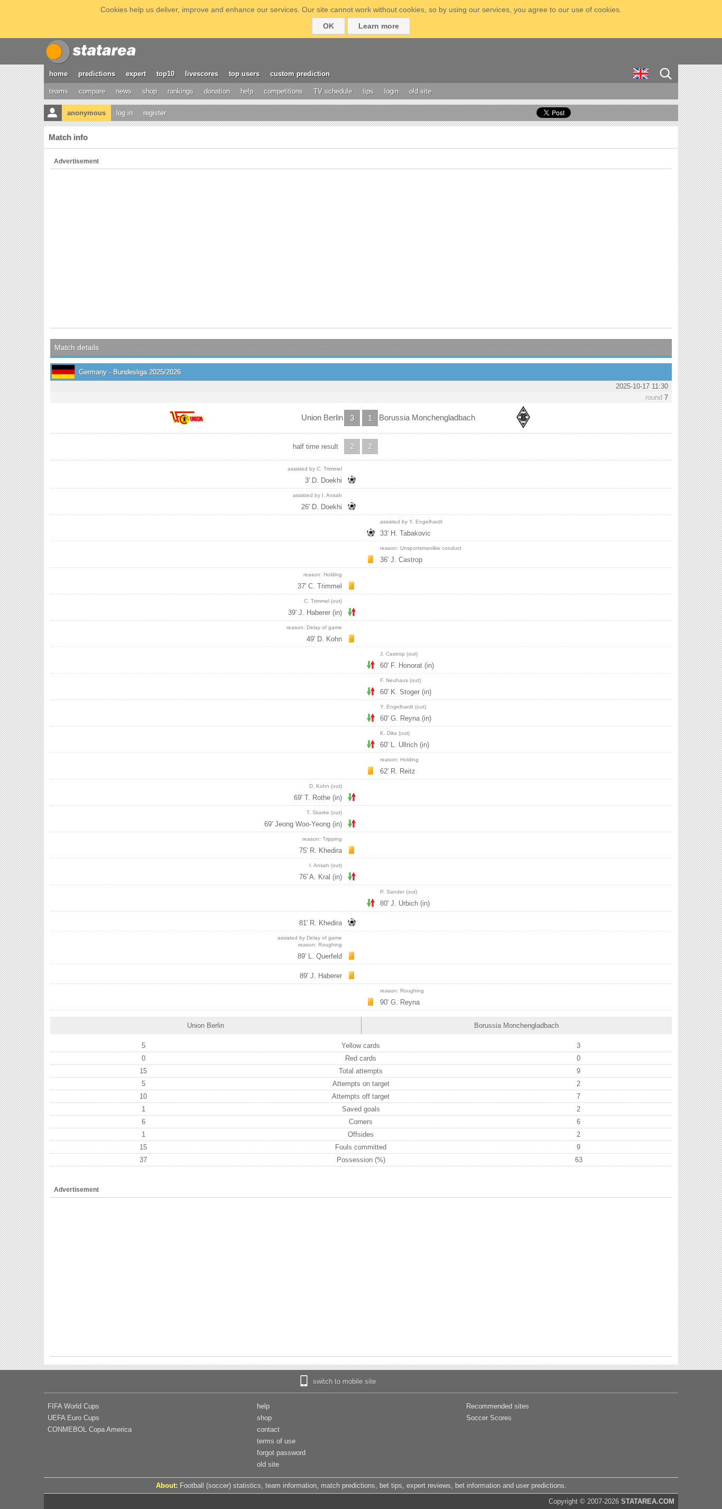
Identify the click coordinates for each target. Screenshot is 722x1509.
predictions (96, 74)
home (58, 74)
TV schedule (332, 91)
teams (58, 91)
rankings (180, 91)
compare (92, 91)
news (124, 91)
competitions (283, 91)
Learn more (378, 26)
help (246, 91)
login (391, 91)
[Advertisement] (361, 248)
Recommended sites (497, 1406)
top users (244, 74)
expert (136, 74)
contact (268, 1429)
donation (217, 91)
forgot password (281, 1453)
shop (149, 91)
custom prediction (300, 74)
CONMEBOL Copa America (90, 1429)
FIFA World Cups (73, 1406)
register (154, 113)
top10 (165, 74)
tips (368, 91)
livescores (201, 74)
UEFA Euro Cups (73, 1418)
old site (420, 91)
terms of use (276, 1441)
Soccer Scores (489, 1418)
